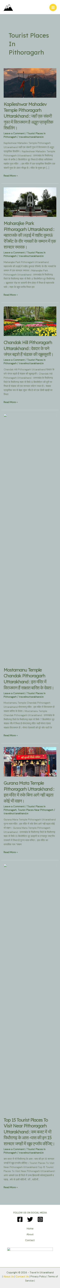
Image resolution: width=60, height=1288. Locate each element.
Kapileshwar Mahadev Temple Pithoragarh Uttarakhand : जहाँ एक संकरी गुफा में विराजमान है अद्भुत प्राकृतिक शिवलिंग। (28, 116)
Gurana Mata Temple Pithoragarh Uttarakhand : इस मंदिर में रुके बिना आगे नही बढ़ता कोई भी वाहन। (29, 792)
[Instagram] (40, 1219)
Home (30, 1228)
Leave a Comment (14, 133)
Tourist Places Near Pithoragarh (35, 810)
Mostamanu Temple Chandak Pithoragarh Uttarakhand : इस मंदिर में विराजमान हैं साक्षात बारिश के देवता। (29, 679)
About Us (8, 1276)
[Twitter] (30, 1219)
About (30, 1234)
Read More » (11, 176)
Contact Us (22, 1276)
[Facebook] (20, 1219)
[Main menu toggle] (53, 7)
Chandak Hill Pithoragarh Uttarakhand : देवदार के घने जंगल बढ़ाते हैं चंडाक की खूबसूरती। (28, 348)
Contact (30, 1240)
